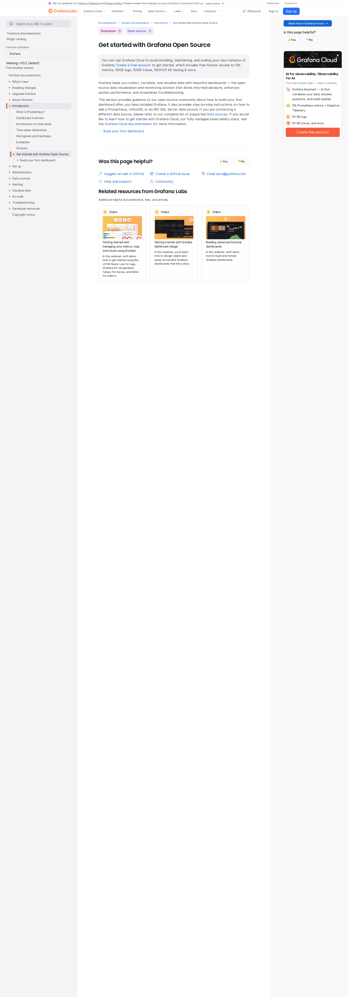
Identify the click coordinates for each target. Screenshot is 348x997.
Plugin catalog (16, 39)
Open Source (156, 11)
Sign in (273, 11)
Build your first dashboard (123, 131)
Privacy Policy (113, 3)
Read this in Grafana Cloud (306, 23)
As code (17, 196)
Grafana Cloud (93, 11)
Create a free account (133, 65)
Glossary (22, 148)
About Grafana (22, 99)
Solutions (117, 11)
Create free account (313, 132)
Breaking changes (24, 87)
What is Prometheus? (30, 112)
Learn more (212, 3)
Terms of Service (88, 3)
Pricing (137, 11)
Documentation (107, 22)
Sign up (291, 11)
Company (210, 11)
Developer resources (26, 208)
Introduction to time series (34, 124)
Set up (16, 166)
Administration (22, 172)
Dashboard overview (30, 118)
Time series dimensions (31, 130)
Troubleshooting (23, 202)
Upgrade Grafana (24, 93)
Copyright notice (23, 214)
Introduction (161, 22)
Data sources (217, 114)
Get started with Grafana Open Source (42, 154)
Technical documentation (24, 33)
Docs (194, 11)
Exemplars (23, 142)
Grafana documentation (135, 22)
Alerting (17, 184)
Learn (177, 11)
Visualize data (21, 190)
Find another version (19, 67)
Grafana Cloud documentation (128, 124)
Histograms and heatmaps (33, 136)
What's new (20, 81)
